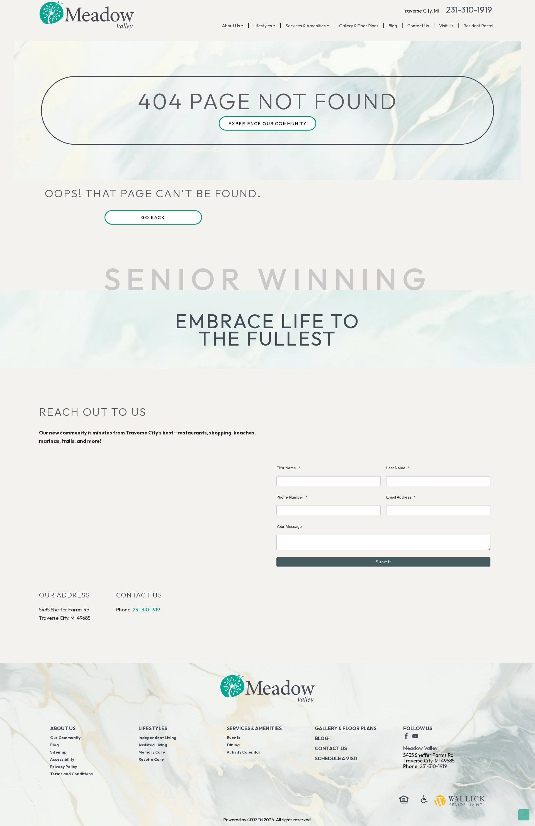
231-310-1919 (469, 9)
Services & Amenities (306, 25)
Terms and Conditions (71, 773)
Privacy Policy (63, 766)
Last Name (397, 468)
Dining (233, 744)
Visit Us (446, 25)
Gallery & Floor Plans (358, 25)
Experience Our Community (267, 123)
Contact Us (418, 25)
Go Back (153, 217)
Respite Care (151, 759)
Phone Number (291, 497)
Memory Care (151, 752)
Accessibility (62, 759)
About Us (231, 25)
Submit (383, 562)
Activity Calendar (244, 752)
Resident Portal (478, 25)
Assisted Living (152, 744)
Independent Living (157, 737)
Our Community (65, 737)
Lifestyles (262, 25)
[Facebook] (406, 735)
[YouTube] (415, 735)
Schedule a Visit (337, 758)
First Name (288, 468)
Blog (392, 25)
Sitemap (58, 752)
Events (233, 737)
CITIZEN (255, 819)
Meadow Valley (420, 748)
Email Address (400, 497)
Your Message (289, 526)
